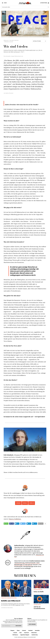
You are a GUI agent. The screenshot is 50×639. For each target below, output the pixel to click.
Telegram (12, 630)
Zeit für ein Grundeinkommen (39, 607)
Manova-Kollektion (15, 519)
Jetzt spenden (32, 624)
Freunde (15, 632)
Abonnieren (18, 625)
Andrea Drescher (9, 93)
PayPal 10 (32, 503)
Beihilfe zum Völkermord (10, 601)
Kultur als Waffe (39, 592)
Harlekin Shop (35, 634)
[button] (6, 524)
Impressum (26, 632)
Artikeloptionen (37, 41)
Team (20, 632)
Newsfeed (30, 630)
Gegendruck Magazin (24, 634)
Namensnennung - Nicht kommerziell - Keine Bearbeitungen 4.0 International (27, 563)
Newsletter (37, 630)
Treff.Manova (15, 634)
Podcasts (24, 630)
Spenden (18, 503)
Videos (18, 630)
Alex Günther (10, 607)
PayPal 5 (25, 503)
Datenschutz (34, 632)
